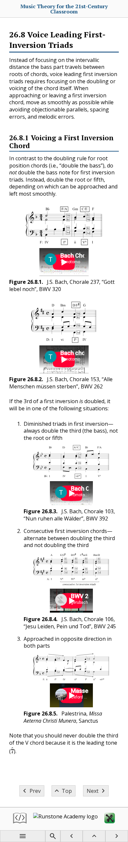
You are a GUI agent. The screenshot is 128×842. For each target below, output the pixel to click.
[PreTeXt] (20, 819)
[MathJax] (109, 819)
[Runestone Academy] (65, 819)
